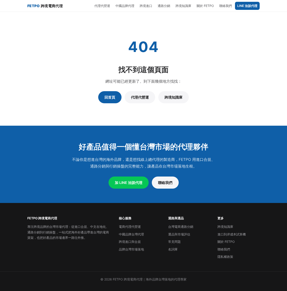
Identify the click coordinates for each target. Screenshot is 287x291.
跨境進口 (146, 6)
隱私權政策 (225, 257)
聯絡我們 (225, 6)
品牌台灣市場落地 (131, 249)
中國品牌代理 (124, 6)
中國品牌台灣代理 (131, 234)
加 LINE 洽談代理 (128, 182)
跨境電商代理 (45, 6)
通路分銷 (164, 6)
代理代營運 (102, 6)
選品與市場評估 (179, 234)
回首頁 (109, 97)
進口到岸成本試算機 (231, 234)
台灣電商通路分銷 (180, 226)
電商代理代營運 (130, 226)
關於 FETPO (205, 6)
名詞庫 (173, 249)
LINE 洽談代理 (247, 6)
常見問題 (174, 242)
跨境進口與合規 (130, 242)
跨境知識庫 (183, 6)
